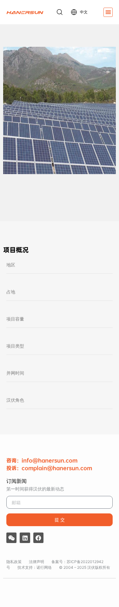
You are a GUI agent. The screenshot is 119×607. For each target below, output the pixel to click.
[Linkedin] (25, 538)
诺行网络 (44, 567)
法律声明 (36, 561)
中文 (84, 12)
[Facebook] (38, 538)
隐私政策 (14, 561)
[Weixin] (11, 538)
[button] (108, 12)
